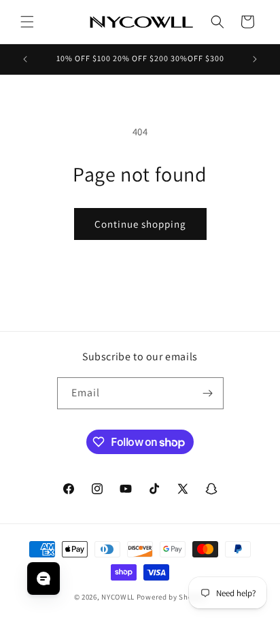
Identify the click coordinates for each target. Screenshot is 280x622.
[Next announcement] (255, 59)
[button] (27, 22)
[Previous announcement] (25, 59)
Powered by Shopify (172, 597)
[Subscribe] (208, 393)
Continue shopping (140, 224)
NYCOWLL (118, 597)
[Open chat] (43, 578)
